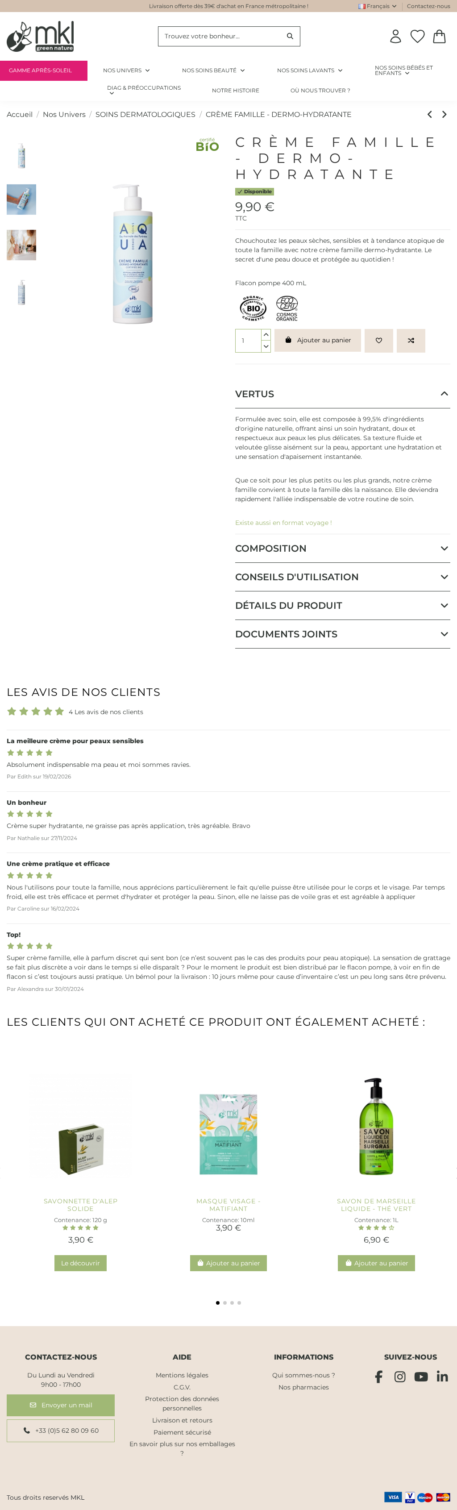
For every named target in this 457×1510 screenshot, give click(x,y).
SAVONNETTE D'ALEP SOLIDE (81, 1205)
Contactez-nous (428, 6)
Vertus (254, 394)
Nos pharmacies (303, 1387)
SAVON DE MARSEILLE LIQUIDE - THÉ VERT (376, 1205)
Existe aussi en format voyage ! (283, 523)
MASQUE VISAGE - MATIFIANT (228, 1205)
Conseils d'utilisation (297, 577)
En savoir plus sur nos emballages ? (182, 1448)
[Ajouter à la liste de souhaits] (379, 341)
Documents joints (286, 634)
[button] (143, 91)
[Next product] (444, 114)
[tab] (342, 394)
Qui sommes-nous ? (303, 1375)
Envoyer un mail (66, 1405)
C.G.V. (182, 1387)
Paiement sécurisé (182, 1432)
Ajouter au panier (324, 340)
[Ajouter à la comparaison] (411, 341)
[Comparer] (81, 1190)
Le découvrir (80, 1263)
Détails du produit (288, 605)
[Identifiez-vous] (395, 36)
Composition (271, 548)
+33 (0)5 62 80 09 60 (66, 1431)
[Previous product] (431, 114)
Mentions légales (182, 1375)
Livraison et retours (182, 1420)
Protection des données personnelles (182, 1403)
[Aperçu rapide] (95, 1190)
